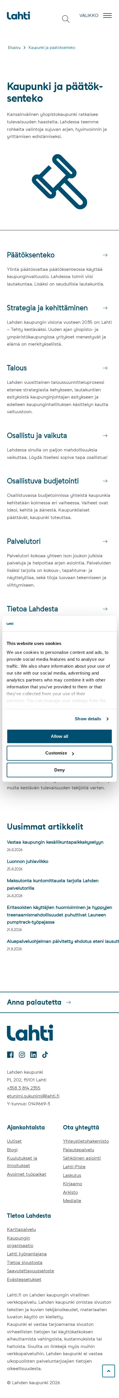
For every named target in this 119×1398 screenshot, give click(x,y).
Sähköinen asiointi (82, 1158)
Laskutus (72, 1175)
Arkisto (70, 1192)
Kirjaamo (72, 1183)
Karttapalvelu (21, 1229)
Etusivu (14, 47)
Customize (56, 753)
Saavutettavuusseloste (30, 1270)
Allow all (59, 736)
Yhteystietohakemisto (86, 1141)
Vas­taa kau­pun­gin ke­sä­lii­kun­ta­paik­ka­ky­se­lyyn (55, 842)
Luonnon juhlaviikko (27, 861)
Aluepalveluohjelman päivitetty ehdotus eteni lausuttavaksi (59, 941)
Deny (59, 769)
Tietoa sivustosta (24, 1262)
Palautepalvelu (78, 1149)
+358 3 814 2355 (23, 1088)
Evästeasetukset (24, 1279)
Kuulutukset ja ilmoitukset (22, 1161)
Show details (88, 718)
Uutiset (14, 1141)
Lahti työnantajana (27, 1254)
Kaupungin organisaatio (20, 1241)
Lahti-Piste (74, 1166)
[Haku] (66, 19)
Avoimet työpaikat (26, 1174)
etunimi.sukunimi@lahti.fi (33, 1096)
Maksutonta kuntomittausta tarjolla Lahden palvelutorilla (52, 884)
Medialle (72, 1200)
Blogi (12, 1149)
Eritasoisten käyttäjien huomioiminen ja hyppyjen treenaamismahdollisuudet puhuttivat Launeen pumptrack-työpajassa (59, 915)
